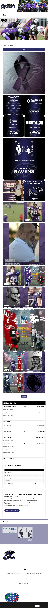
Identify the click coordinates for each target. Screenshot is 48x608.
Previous (2, 20)
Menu (4, 15)
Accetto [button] (37, 605)
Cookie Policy (26, 577)
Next (5, 20)
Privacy (20, 577)
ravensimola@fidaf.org (27, 581)
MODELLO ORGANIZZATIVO (12, 509)
